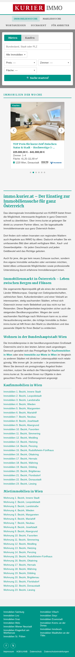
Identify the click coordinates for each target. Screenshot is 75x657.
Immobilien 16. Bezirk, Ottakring (21, 454)
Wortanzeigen (16, 25)
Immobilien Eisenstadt (51, 619)
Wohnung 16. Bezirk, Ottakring (20, 560)
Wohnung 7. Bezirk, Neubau (19, 523)
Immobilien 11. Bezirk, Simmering (21, 433)
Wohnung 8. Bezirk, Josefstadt (20, 527)
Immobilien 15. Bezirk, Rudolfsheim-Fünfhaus (28, 450)
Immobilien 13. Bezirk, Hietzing (20, 441)
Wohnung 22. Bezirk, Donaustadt (21, 585)
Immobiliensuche (26, 18)
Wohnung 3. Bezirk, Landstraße (21, 506)
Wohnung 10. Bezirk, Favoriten (20, 535)
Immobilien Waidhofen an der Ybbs (54, 634)
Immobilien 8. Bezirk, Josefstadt (21, 421)
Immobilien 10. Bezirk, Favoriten (21, 429)
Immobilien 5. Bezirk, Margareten (21, 408)
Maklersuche (52, 18)
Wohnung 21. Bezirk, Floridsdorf (21, 581)
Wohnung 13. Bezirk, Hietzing (19, 548)
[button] (13, 130)
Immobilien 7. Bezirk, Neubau (19, 416)
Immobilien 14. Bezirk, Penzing (20, 446)
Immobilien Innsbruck (51, 629)
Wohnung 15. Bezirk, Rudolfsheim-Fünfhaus (27, 556)
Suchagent (38, 25)
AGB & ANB (21, 651)
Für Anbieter (60, 25)
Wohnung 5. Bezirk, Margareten (21, 514)
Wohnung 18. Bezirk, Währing (19, 569)
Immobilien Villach (49, 612)
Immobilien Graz (11, 619)
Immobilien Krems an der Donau (52, 624)
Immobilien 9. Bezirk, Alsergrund (21, 425)
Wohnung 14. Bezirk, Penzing (19, 552)
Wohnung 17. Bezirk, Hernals (19, 564)
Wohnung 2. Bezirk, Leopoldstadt (21, 502)
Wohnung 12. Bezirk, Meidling (19, 543)
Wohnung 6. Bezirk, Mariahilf (19, 518)
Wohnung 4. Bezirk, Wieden (18, 510)
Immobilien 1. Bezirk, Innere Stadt (22, 391)
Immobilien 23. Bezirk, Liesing (19, 483)
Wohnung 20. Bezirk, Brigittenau (21, 577)
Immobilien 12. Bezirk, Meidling (20, 437)
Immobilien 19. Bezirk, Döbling (20, 467)
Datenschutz (36, 651)
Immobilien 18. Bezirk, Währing (20, 462)
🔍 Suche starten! (37, 78)
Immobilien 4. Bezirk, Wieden (19, 404)
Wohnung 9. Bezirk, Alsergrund (20, 531)
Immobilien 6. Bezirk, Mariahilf (20, 412)
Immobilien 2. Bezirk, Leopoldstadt (22, 395)
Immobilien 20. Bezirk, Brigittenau (21, 471)
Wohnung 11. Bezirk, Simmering (21, 539)
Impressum (8, 651)
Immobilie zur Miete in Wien (40, 354)
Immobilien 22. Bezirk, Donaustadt (22, 479)
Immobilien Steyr (48, 615)
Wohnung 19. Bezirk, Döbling (19, 573)
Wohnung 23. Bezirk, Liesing (19, 589)
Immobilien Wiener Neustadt (17, 626)
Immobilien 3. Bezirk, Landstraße (21, 400)
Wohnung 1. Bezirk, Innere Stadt (21, 497)
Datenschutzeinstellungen (56, 651)
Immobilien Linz (11, 615)
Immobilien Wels (11, 623)
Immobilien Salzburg (13, 612)
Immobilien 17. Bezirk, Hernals (20, 458)
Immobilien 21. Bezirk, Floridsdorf (21, 475)
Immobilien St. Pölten (14, 636)
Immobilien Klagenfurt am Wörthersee (16, 631)
